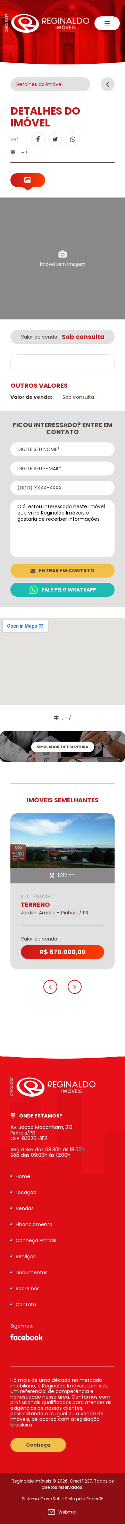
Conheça (38, 1444)
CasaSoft (50, 1499)
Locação (26, 1192)
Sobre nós (28, 1288)
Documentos (32, 1272)
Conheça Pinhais (36, 1240)
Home (23, 1176)
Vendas (25, 1208)
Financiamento (34, 1224)
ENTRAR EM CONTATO (66, 570)
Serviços (26, 1256)
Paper (92, 1499)
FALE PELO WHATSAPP (69, 589)
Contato (26, 1304)
